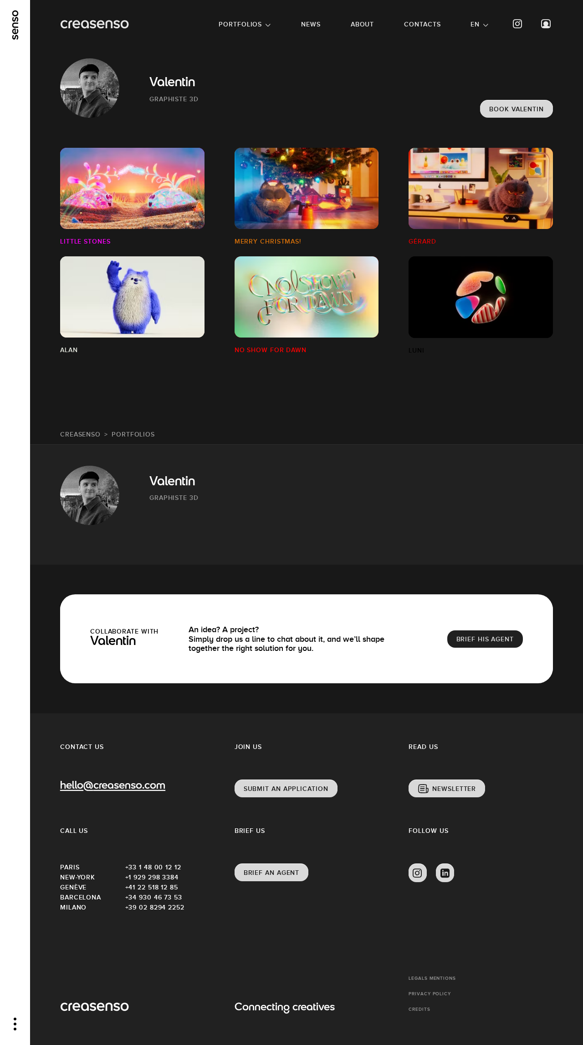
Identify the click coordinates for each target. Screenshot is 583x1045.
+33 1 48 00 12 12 (153, 867)
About (362, 24)
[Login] (546, 23)
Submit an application (286, 788)
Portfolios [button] (240, 24)
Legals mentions (432, 978)
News (311, 24)
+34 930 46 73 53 (153, 897)
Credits (419, 1009)
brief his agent (485, 639)
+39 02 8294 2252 (154, 907)
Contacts (422, 24)
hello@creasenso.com (112, 786)
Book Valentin (516, 109)
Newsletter (454, 788)
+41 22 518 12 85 (151, 887)
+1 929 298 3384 (152, 877)
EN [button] (475, 24)
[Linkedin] (445, 873)
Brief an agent (272, 872)
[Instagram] (518, 23)
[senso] (15, 25)
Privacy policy (430, 993)
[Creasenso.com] (94, 24)
